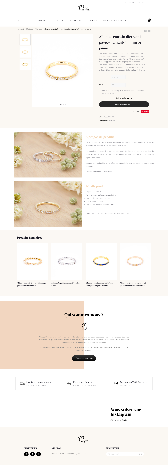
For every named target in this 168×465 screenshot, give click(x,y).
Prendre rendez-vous (115, 21)
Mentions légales (73, 454)
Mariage (42, 21)
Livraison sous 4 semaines (39, 382)
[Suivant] (149, 31)
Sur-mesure (59, 21)
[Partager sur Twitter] (138, 111)
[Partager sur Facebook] (133, 111)
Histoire (93, 21)
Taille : (101, 85)
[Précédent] (145, 31)
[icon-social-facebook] (26, 454)
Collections (76, 21)
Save (146, 111)
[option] (25, 40)
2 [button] (63, 104)
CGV (85, 454)
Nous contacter (57, 454)
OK (140, 454)
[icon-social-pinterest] (38, 454)
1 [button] (61, 104)
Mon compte (129, 2)
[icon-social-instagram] (32, 454)
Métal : (101, 77)
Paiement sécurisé (82, 382)
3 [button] (65, 104)
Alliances (38, 29)
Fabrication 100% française (133, 382)
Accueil (21, 29)
